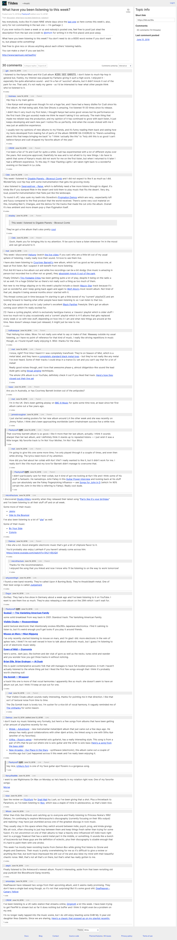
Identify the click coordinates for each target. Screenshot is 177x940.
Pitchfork (28, 799)
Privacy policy (126, 936)
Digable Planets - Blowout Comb (45, 178)
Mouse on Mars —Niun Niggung (21, 633)
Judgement (36, 585)
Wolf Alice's (73, 289)
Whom (8, 811)
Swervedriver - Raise (32, 186)
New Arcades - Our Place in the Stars (28, 750)
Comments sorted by (110, 66)
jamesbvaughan (18, 414)
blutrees (12, 96)
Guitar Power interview (78, 479)
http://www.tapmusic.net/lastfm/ (19, 55)
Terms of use (148, 936)
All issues (107, 936)
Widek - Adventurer (19, 729)
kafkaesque (14, 330)
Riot (42, 802)
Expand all (42, 66)
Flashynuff (26, 14)
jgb (7, 71)
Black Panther (70, 304)
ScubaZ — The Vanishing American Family (26, 612)
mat (7, 251)
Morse (6, 787)
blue (8, 796)
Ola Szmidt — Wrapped (16, 677)
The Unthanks (13, 707)
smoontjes (10, 881)
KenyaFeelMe (12, 776)
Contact (56, 936)
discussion (11, 18)
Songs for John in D (90, 482)
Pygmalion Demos (67, 197)
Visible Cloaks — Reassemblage (21, 621)
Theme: (80, 930)
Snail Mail (42, 799)
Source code (74, 936)
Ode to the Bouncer (19, 515)
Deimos (12, 541)
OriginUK (71, 904)
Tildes (13, 3)
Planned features (95, 936)
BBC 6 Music (61, 402)
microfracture (12, 495)
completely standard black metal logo (59, 356)
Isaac (11, 387)
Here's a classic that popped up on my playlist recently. (81, 918)
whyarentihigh (12, 578)
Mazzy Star (86, 285)
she (42, 519)
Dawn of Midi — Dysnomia (18, 649)
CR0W (11, 148)
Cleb (8, 175)
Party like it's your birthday (94, 499)
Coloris (12, 532)
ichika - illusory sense (20, 739)
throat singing (34, 370)
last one (72, 21)
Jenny (12, 511)
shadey (12, 216)
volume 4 (44, 18)
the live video (52, 254)
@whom (48, 32)
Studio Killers (24, 499)
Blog (40, 936)
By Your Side (15, 528)
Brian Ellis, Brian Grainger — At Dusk (23, 661)
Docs (26, 936)
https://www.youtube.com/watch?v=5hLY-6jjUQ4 (32, 552)
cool (53, 229)
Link (25, 71)
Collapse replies (30, 66)
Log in (172, 3)
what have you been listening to (28, 18)
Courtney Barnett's (43, 262)
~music (26, 3)
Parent (39, 96)
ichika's (22, 766)
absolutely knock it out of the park (77, 273)
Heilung (32, 254)
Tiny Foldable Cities (30, 277)
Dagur (8, 593)
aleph (8, 866)
